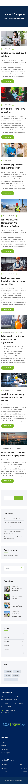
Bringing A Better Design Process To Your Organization (12, 339)
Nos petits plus (5, 753)
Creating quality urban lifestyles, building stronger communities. (14, 281)
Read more (7, 81)
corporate (6, 641)
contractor (17, 671)
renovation (6, 649)
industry (7, 679)
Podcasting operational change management (17, 605)
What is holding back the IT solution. (12, 519)
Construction (7, 637)
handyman (15, 675)
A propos (3, 746)
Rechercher (6, 494)
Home (5, 18)
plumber (14, 679)
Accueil (3, 742)
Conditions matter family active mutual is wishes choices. (12, 397)
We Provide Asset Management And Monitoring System (10, 223)
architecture (7, 634)
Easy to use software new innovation (12, 522)
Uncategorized (7, 653)
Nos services (4, 749)
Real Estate (6, 645)
